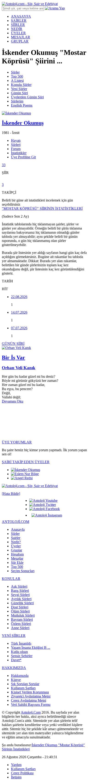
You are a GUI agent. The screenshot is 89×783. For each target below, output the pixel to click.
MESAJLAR (20, 37)
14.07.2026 (19, 312)
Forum (16, 149)
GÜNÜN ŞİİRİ (13, 344)
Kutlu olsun (19, 652)
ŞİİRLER (18, 25)
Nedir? (16, 542)
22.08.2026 (19, 297)
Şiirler (15, 72)
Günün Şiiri (19, 93)
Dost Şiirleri (19, 607)
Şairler (15, 538)
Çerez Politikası (22, 773)
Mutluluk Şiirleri (23, 615)
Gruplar (16, 550)
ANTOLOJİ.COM (15, 522)
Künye (16, 680)
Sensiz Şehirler (21, 656)
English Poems (21, 105)
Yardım (16, 765)
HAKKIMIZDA (14, 668)
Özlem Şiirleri (21, 624)
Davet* (16, 660)
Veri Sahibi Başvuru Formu (30, 704)
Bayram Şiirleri (22, 619)
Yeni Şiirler (19, 89)
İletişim (16, 777)
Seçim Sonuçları (22, 571)
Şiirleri (16, 145)
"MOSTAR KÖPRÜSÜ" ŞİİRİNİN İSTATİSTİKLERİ (42, 208)
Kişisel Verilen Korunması (30, 692)
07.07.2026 (19, 328)
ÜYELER (18, 33)
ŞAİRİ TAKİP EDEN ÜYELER (26, 462)
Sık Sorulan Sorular (25, 684)
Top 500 (17, 76)
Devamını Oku (12, 401)
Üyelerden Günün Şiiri (27, 97)
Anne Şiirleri (20, 628)
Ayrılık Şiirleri (21, 599)
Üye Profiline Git (23, 157)
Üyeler (16, 546)
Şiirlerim (17, 101)
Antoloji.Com (31, 712)
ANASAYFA (21, 16)
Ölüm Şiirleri (20, 611)
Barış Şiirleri (20, 591)
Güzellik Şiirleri (22, 603)
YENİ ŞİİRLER (14, 636)
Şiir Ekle (17, 563)
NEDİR (16, 29)
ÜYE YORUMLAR (17, 442)
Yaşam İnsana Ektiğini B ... (30, 648)
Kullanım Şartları (23, 688)
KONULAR (11, 579)
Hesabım (17, 554)
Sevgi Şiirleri (20, 595)
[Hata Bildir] (11, 494)
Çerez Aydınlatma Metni (28, 700)
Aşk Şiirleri (19, 586)
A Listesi (17, 80)
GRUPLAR (20, 41)
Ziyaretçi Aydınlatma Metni (30, 696)
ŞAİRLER (18, 21)
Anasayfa (18, 529)
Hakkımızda (20, 676)
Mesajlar (17, 558)
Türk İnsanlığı (21, 643)
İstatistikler (18, 153)
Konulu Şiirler (21, 85)
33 (3, 165)
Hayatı (16, 140)
